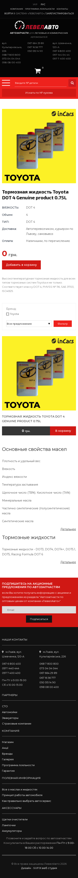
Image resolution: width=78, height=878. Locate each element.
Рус (43, 4)
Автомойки (9, 712)
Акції (5, 747)
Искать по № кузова (39, 92)
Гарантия (8, 770)
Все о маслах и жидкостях (19, 789)
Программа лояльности (40, 9)
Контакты (62, 9)
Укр (35, 4)
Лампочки (9, 825)
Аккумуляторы (12, 830)
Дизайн (26, 868)
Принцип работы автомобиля (22, 795)
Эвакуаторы (10, 717)
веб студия (49, 868)
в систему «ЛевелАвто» (29, 13)
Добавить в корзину (21, 265)
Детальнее (68, 529)
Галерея (8, 759)
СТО (5, 706)
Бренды (7, 753)
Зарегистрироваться (60, 13)
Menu (6, 83)
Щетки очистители (15, 819)
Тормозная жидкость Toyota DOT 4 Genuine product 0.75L (33, 419)
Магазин (8, 742)
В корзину (63, 431)
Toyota (14, 313)
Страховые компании (16, 723)
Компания (16, 9)
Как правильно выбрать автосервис (26, 800)
